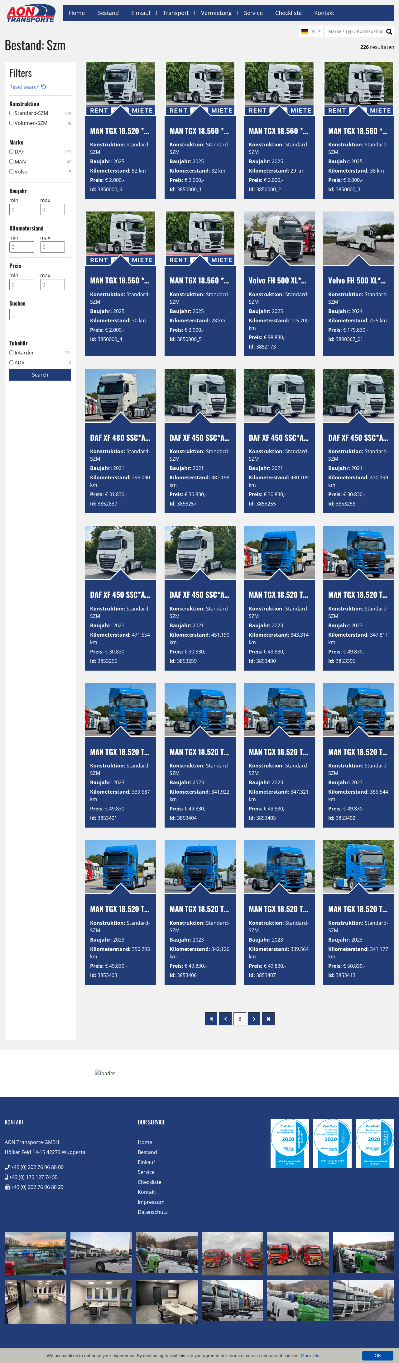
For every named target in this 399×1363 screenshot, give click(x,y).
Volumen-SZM (42, 123)
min (13, 200)
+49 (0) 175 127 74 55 (33, 1177)
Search (40, 374)
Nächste (254, 1019)
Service (253, 13)
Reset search (25, 86)
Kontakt (324, 13)
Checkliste (288, 13)
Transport (176, 13)
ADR (42, 362)
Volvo (42, 171)
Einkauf (141, 13)
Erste (211, 1019)
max (45, 200)
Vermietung (216, 13)
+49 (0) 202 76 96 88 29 (37, 1187)
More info (310, 1355)
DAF (42, 151)
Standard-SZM (42, 113)
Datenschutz (153, 1212)
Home (77, 13)
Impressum (151, 1202)
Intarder (42, 352)
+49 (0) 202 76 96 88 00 (37, 1167)
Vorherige (225, 1019)
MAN (42, 161)
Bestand (108, 13)
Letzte (268, 1019)
